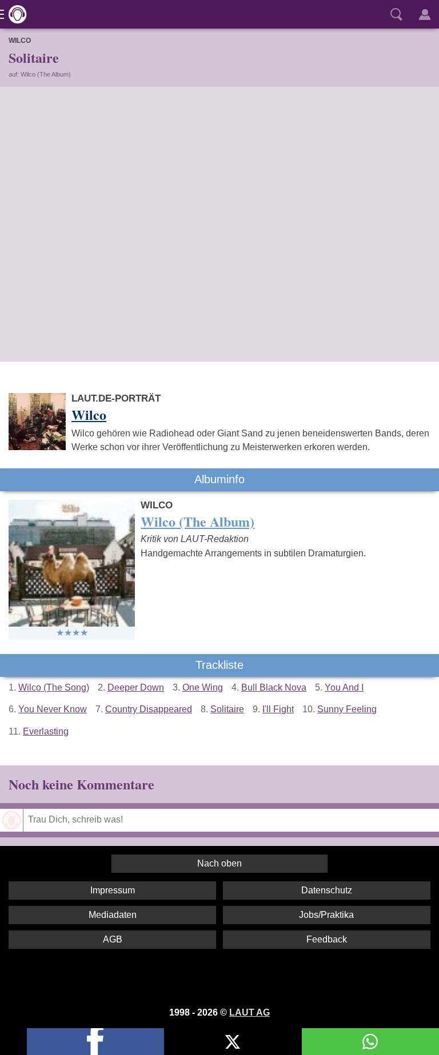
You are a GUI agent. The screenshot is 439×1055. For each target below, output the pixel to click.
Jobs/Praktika (326, 915)
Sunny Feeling (347, 709)
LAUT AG (249, 1012)
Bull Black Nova (273, 687)
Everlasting (46, 731)
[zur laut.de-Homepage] (14, 14)
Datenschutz (326, 890)
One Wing (202, 687)
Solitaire (227, 709)
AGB (112, 939)
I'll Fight (278, 709)
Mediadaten (113, 915)
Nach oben (219, 863)
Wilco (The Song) (53, 687)
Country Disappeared (148, 709)
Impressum (112, 890)
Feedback (326, 939)
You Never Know (52, 709)
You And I (344, 687)
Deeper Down (135, 687)
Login (424, 14)
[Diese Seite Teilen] (95, 1041)
